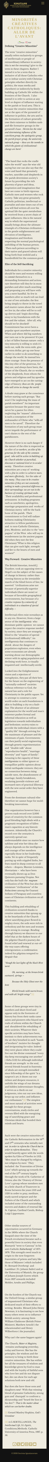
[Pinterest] (30, 1444)
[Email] (34, 1444)
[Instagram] (26, 1444)
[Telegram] (22, 1444)
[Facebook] (14, 1444)
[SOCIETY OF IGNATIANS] (17, 7)
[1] (33, 994)
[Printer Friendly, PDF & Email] (24, 42)
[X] (18, 1444)
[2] (24, 1100)
